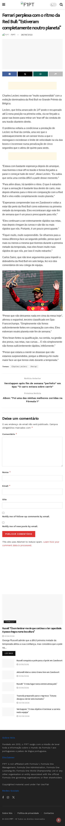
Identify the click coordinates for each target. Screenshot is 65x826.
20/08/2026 (23, 703)
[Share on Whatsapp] (40, 74)
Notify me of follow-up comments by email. (26, 516)
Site (4, 499)
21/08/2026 (9, 636)
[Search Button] (61, 4)
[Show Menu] (3, 4)
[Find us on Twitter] (13, 797)
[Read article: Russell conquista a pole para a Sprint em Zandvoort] (8, 663)
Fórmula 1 (10, 622)
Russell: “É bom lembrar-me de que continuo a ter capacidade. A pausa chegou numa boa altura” (32, 630)
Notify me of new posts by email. (20, 526)
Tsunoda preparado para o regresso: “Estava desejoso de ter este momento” (36, 697)
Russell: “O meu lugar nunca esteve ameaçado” (37, 684)
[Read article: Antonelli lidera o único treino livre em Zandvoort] (8, 675)
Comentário (9, 434)
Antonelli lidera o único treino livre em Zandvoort (38, 672)
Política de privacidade (28, 813)
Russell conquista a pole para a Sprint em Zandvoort (39, 660)
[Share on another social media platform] (56, 74)
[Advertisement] (32, 85)
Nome (6, 472)
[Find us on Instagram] (8, 797)
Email (6, 485)
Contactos (49, 813)
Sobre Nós (7, 813)
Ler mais (10, 653)
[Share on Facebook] (9, 74)
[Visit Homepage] (27, 4)
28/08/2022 (26, 35)
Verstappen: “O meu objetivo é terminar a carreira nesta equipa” (38, 710)
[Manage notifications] (58, 820)
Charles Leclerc (19, 366)
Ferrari (34, 366)
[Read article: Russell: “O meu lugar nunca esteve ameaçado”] (8, 686)
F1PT (13, 35)
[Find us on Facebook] (3, 797)
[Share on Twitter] (25, 74)
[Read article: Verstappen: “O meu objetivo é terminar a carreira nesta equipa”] (8, 712)
